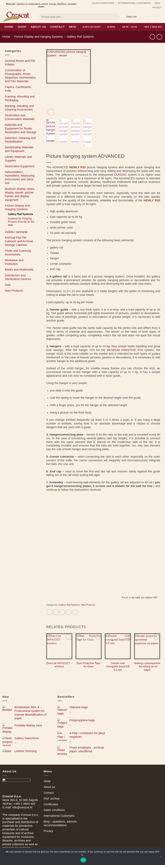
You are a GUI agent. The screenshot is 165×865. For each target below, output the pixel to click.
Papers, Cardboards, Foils (18, 88)
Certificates (51, 804)
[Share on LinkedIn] (75, 612)
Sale (8, 284)
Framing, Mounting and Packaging (20, 98)
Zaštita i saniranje (16, 232)
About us (38, 26)
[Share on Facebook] (49, 612)
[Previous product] (159, 37)
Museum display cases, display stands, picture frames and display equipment (20, 194)
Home (9, 26)
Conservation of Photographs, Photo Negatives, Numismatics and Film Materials (20, 76)
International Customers (134, 3)
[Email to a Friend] (62, 612)
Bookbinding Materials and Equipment (19, 149)
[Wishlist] (144, 16)
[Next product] (152, 37)
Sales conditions (103, 3)
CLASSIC (120, 174)
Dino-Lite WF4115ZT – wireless (59, 665)
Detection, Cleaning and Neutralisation (20, 139)
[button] (152, 16)
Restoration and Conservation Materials (19, 117)
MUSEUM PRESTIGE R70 (125, 350)
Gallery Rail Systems (80, 36)
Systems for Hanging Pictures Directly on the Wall (21, 221)
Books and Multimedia (19, 269)
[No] (161, 857)
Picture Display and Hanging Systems (38, 36)
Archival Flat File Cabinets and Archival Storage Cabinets (19, 241)
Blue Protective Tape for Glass (88, 665)
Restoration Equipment (19, 166)
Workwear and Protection (14, 262)
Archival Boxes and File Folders (20, 62)
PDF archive (52, 798)
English (131, 16)
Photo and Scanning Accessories (18, 252)
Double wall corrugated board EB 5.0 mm (118, 666)
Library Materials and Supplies (18, 158)
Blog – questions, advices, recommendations (60, 823)
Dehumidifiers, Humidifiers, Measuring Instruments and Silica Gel (19, 177)
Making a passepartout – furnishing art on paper (147, 666)
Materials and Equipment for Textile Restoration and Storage (20, 128)
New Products (14, 290)
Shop (22, 26)
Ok (83, 860)
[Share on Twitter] (56, 612)
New (157, 3)
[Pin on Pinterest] (69, 612)
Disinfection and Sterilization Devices (18, 277)
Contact (57, 26)
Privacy (157, 7)
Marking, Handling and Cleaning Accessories (19, 107)
